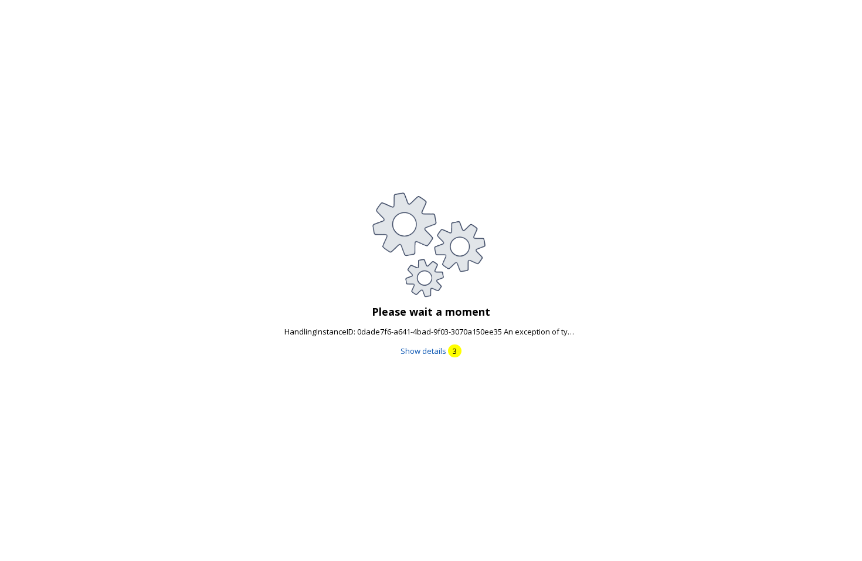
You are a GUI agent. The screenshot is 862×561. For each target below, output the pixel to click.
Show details (429, 351)
